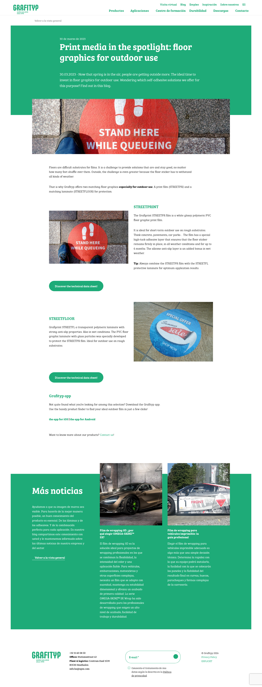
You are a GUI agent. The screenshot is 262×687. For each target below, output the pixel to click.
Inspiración (209, 4)
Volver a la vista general (47, 20)
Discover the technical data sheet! (76, 286)
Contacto (242, 10)
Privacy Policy (209, 657)
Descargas (220, 10)
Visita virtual (168, 4)
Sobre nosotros (229, 4)
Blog (183, 4)
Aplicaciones (139, 10)
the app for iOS (58, 419)
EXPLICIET (206, 661)
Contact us (106, 434)
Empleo (194, 4)
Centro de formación (171, 10)
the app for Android (82, 419)
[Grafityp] (25, 8)
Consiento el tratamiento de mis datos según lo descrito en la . (151, 671)
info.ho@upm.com (79, 668)
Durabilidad (197, 10)
